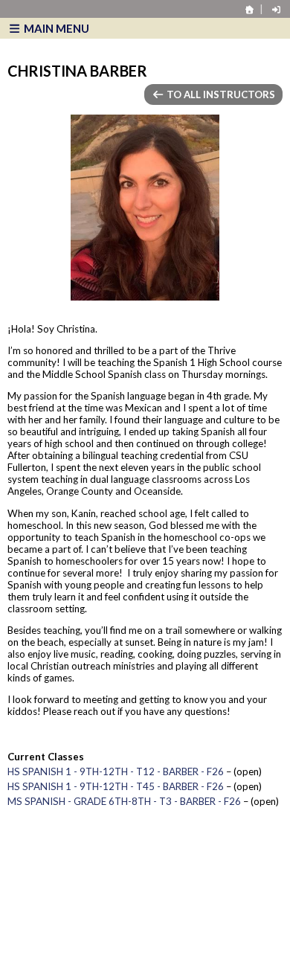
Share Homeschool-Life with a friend (107, 908)
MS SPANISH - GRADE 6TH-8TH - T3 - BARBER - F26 (124, 801)
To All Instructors (219, 94)
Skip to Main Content (81, 893)
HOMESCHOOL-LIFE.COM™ (90, 931)
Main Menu (55, 28)
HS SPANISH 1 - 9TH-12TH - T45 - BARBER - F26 (115, 786)
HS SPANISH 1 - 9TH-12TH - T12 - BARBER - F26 (115, 771)
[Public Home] (250, 9)
